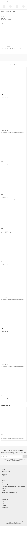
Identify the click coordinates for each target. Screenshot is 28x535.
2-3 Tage (6, 97)
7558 (2, 228)
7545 (2, 295)
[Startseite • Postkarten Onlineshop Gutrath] (14, 2)
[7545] (13, 281)
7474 (2, 395)
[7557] (13, 181)
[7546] (13, 248)
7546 (2, 261)
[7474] (13, 382)
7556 (2, 434)
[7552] (13, 315)
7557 (2, 194)
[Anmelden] (17, 6)
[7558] (13, 214)
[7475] (13, 348)
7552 (2, 328)
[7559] (13, 114)
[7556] (13, 420)
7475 (2, 362)
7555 (2, 161)
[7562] (13, 81)
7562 (2, 94)
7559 (2, 127)
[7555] (13, 148)
